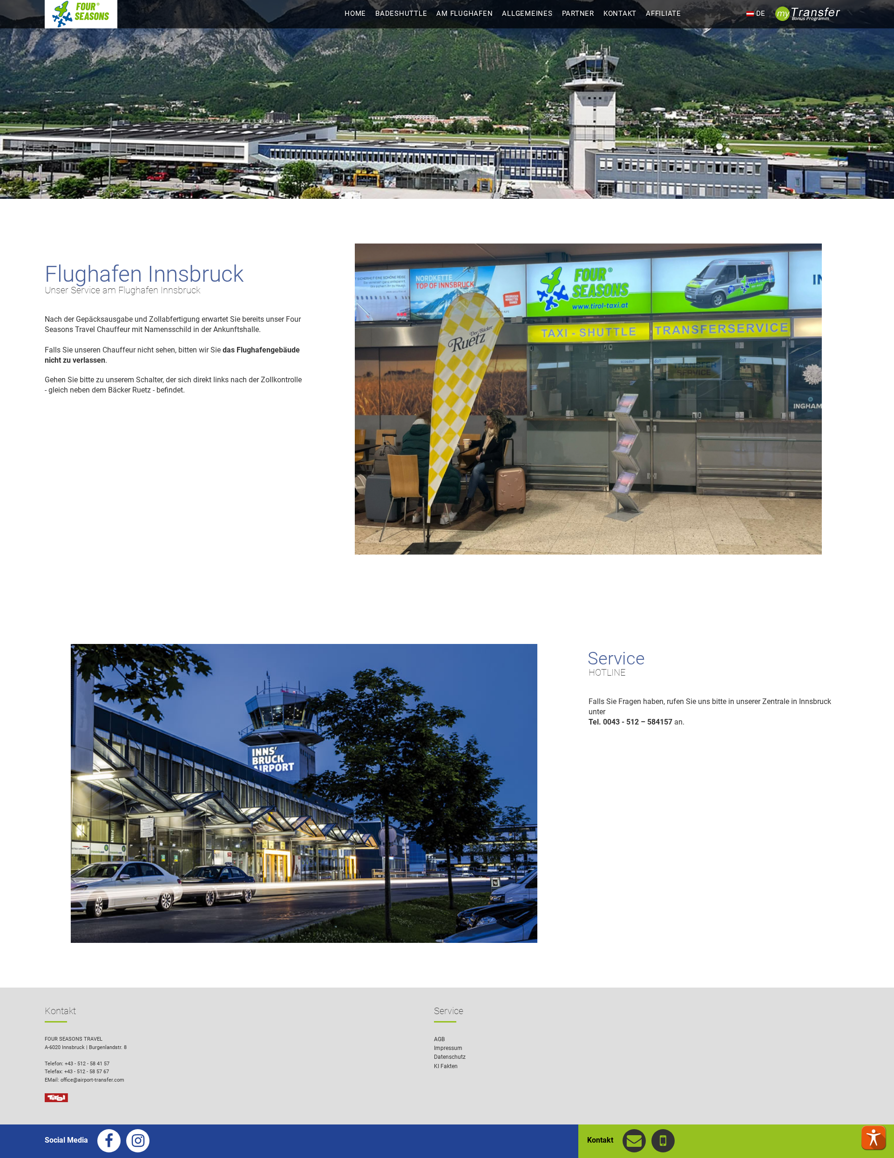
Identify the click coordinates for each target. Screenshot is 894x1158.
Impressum (448, 1048)
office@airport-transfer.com (92, 1080)
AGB (439, 1039)
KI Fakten (446, 1066)
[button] (873, 1137)
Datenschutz (450, 1057)
